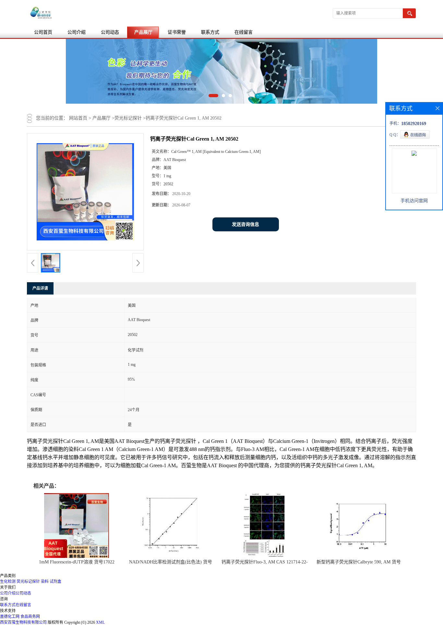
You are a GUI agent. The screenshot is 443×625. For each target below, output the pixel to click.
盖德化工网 (9, 616)
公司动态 (110, 32)
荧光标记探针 (128, 118)
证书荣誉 (177, 32)
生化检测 (8, 581)
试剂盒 (55, 581)
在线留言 (243, 32)
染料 (45, 581)
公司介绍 (76, 32)
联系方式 (210, 32)
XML (100, 622)
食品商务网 (30, 616)
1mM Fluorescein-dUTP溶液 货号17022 (76, 562)
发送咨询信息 (245, 224)
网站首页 (78, 118)
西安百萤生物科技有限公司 (23, 622)
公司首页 (43, 32)
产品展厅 (143, 32)
